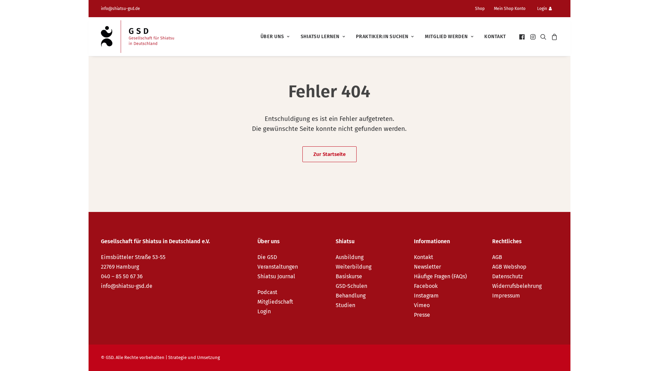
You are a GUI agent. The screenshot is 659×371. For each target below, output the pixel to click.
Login (542, 8)
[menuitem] (482, 8)
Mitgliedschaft (275, 302)
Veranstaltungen (277, 266)
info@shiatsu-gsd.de (120, 8)
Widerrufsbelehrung (517, 286)
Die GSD (267, 257)
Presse (422, 315)
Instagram (426, 295)
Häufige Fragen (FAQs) (440, 276)
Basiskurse (349, 276)
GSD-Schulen (351, 286)
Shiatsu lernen (320, 37)
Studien (345, 305)
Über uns (272, 37)
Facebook (426, 286)
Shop (480, 8)
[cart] (553, 36)
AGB (497, 257)
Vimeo (422, 305)
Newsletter (427, 266)
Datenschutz (507, 276)
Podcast (267, 292)
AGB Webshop (509, 266)
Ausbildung (349, 257)
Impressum (506, 295)
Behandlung (351, 295)
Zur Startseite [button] (329, 154)
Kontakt (495, 37)
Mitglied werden (446, 37)
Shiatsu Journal (276, 276)
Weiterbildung (353, 266)
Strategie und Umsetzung (194, 357)
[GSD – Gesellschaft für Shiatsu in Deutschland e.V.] (137, 36)
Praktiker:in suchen (382, 37)
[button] (522, 36)
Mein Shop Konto (509, 8)
